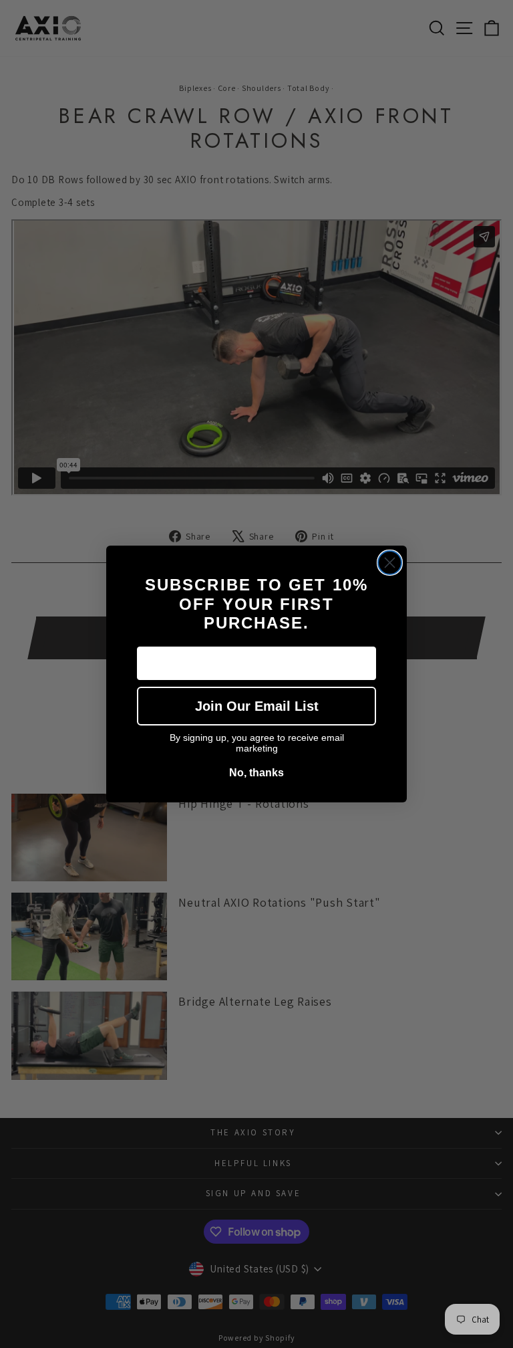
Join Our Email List (257, 706)
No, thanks (256, 772)
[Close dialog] (389, 562)
